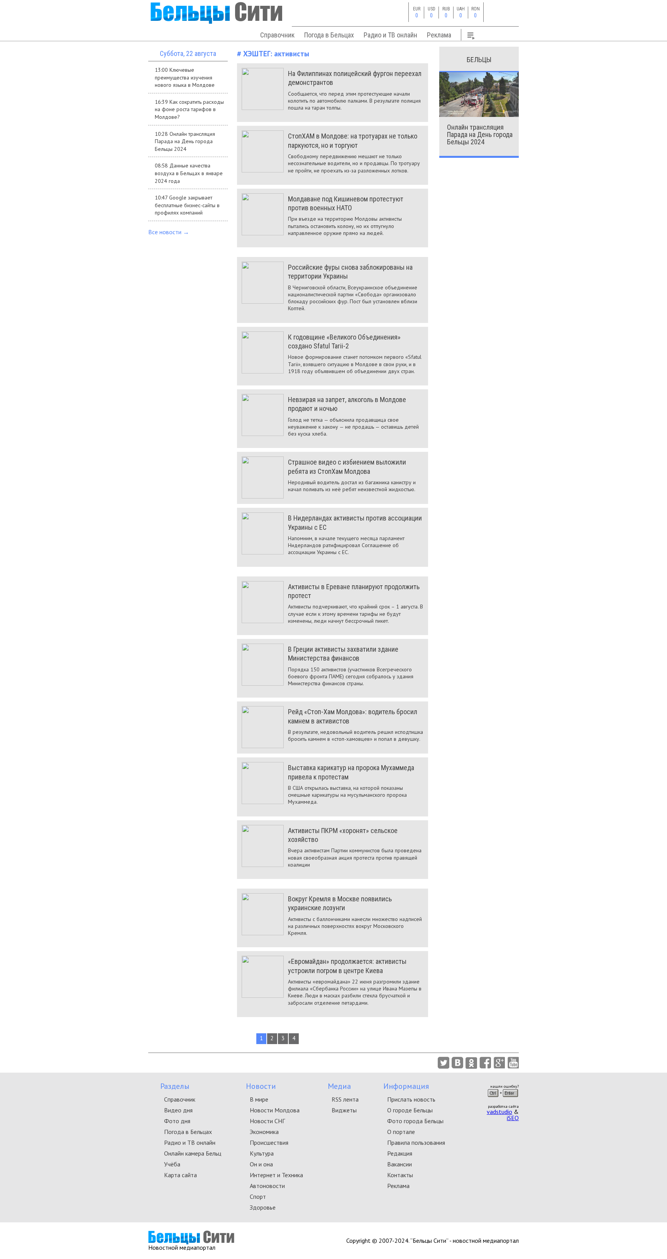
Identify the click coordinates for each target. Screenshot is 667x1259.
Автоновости (267, 1186)
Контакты (400, 1175)
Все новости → (168, 232)
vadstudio (499, 1111)
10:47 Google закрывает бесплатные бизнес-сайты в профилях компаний (187, 205)
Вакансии (399, 1164)
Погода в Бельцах (329, 35)
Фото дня (177, 1121)
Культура (262, 1153)
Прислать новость (411, 1099)
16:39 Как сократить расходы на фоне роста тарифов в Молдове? (189, 109)
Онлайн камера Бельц (192, 1153)
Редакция (399, 1153)
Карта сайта (180, 1175)
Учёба (172, 1164)
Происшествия (269, 1142)
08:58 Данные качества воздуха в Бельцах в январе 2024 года (189, 173)
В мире (259, 1099)
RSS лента (345, 1099)
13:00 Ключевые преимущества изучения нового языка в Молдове (185, 77)
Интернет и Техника (276, 1175)
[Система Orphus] (503, 1099)
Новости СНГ (267, 1121)
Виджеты (344, 1110)
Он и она (261, 1164)
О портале (401, 1132)
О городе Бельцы (410, 1110)
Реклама (439, 35)
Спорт (258, 1196)
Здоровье (263, 1207)
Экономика (264, 1132)
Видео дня (178, 1110)
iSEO (513, 1118)
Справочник (277, 35)
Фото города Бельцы (415, 1121)
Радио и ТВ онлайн (390, 35)
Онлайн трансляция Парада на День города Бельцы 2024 (480, 134)
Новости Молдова (275, 1110)
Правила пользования (416, 1142)
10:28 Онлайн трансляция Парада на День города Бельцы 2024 (185, 141)
